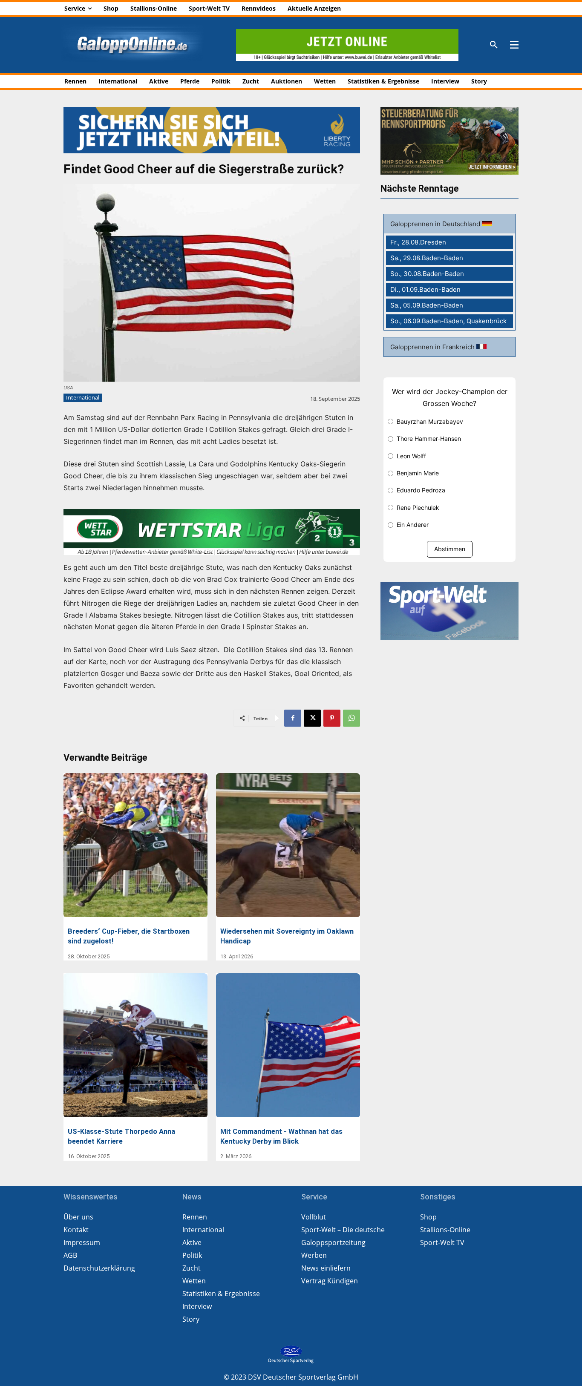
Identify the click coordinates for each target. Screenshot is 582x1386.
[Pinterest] (331, 718)
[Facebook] (292, 718)
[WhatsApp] (351, 718)
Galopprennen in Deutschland (436, 224)
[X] (312, 718)
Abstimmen (449, 548)
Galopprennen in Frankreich (433, 347)
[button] (494, 45)
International (82, 397)
